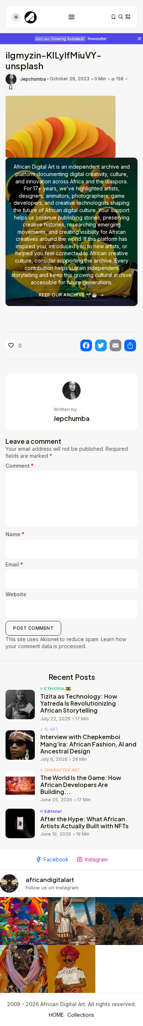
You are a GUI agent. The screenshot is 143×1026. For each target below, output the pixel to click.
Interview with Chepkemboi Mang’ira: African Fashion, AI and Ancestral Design (88, 744)
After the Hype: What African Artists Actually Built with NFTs (84, 822)
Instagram (96, 859)
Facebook (56, 859)
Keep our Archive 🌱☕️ (68, 295)
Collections (80, 1015)
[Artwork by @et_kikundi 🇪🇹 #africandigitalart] (71, 921)
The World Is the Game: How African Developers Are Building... (80, 784)
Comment (20, 466)
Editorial (53, 811)
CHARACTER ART (62, 770)
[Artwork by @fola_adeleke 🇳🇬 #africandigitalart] (119, 921)
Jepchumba (33, 79)
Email (14, 564)
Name (15, 534)
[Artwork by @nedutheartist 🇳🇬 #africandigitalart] (71, 969)
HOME (56, 1015)
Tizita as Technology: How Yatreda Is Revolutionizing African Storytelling (78, 703)
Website (16, 594)
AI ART (51, 729)
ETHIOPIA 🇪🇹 (57, 689)
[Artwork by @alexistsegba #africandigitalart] (24, 969)
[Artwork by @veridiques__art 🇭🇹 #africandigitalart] (24, 921)
